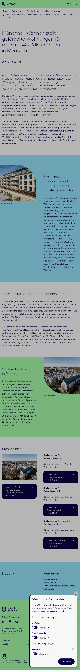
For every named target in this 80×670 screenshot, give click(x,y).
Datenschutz (57, 611)
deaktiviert (44, 628)
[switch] (35, 627)
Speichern (66, 661)
